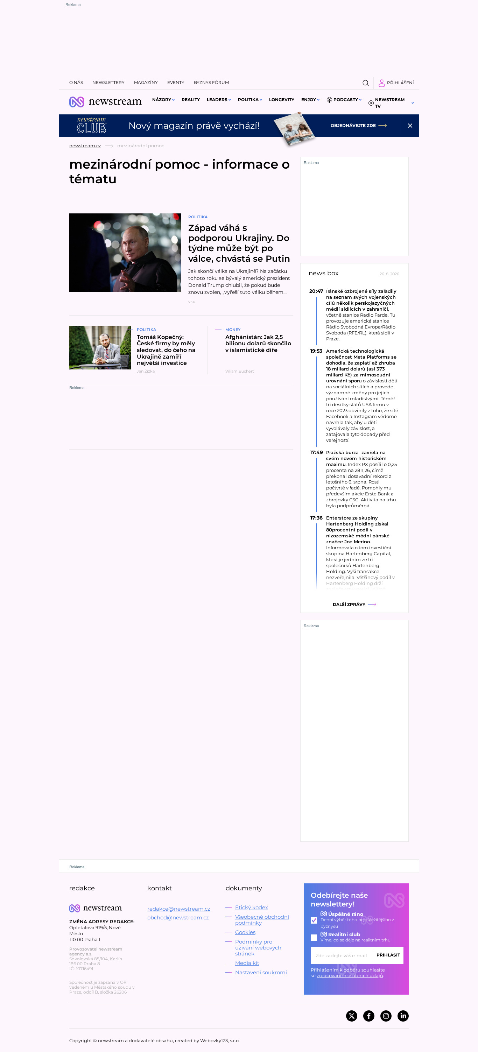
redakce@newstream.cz (178, 908)
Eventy (175, 82)
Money (232, 329)
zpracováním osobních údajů (350, 975)
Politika (248, 99)
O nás (76, 82)
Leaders (217, 99)
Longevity (281, 99)
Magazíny (146, 82)
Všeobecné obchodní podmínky (262, 920)
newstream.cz (85, 145)
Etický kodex (251, 907)
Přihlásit (388, 955)
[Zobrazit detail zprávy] (354, 315)
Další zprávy (349, 604)
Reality (191, 99)
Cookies (245, 932)
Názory (161, 99)
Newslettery (108, 82)
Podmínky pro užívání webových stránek (258, 947)
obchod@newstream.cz (178, 917)
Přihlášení (400, 82)
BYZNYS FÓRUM (211, 82)
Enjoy (308, 99)
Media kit (247, 963)
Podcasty (345, 99)
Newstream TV (390, 103)
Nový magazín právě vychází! (194, 125)
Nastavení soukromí (261, 972)
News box (324, 273)
